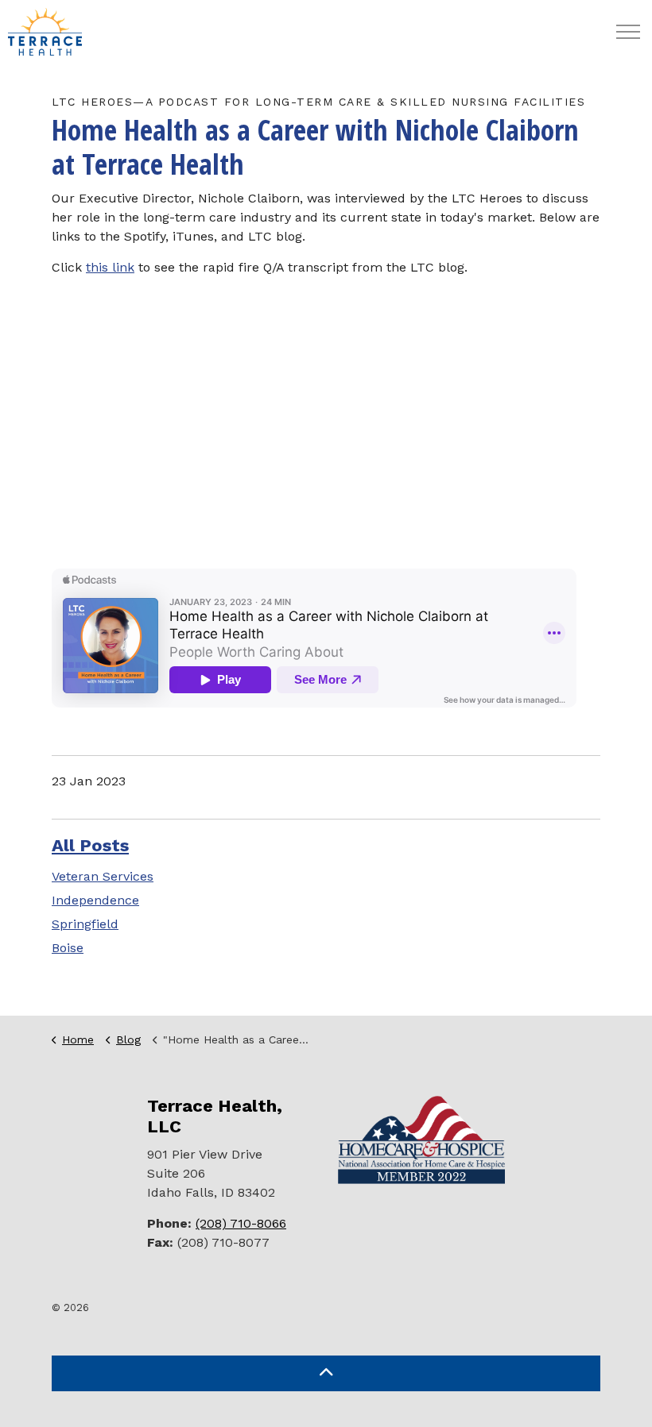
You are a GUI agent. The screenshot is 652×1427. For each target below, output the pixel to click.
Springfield (85, 923)
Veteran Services (102, 876)
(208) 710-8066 (241, 1223)
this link (110, 267)
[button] (326, 1373)
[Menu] (628, 32)
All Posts (90, 845)
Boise (67, 947)
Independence (95, 900)
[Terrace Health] (45, 32)
